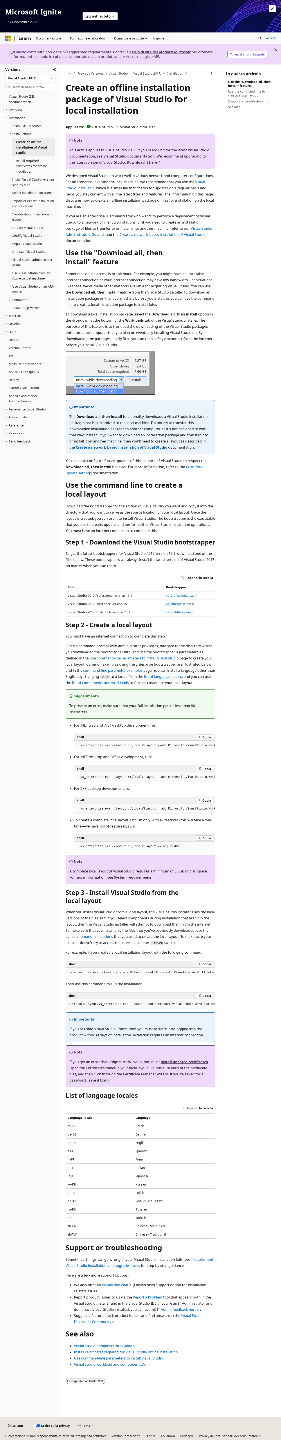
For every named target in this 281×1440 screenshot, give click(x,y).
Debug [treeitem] (14, 340)
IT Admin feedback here (176, 1309)
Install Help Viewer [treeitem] (26, 308)
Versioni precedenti (126, 1436)
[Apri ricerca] (260, 38)
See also (234, 107)
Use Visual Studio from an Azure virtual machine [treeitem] (31, 276)
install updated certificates (184, 1061)
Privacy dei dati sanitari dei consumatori (228, 1436)
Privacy (185, 1436)
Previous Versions (90, 73)
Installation (175, 73)
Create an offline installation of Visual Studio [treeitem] (31, 147)
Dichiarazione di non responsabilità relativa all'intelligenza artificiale (55, 1436)
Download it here (142, 162)
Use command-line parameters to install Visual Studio (134, 658)
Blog (149, 1436)
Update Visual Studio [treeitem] (27, 228)
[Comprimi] (54, 69)
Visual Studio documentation (129, 156)
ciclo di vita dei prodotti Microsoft (161, 52)
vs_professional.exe (180, 595)
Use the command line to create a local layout (246, 93)
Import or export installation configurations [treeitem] (33, 203)
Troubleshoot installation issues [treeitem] (30, 217)
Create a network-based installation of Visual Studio (162, 234)
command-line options (94, 936)
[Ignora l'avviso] (272, 8)
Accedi (271, 38)
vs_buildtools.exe (178, 612)
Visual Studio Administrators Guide (103, 1345)
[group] (144, 745)
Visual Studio (118, 73)
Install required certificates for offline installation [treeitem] (31, 166)
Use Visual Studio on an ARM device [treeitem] (33, 289)
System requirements (132, 877)
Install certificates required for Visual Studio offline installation (126, 1352)
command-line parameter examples (112, 670)
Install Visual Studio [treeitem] (26, 126)
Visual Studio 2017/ (147, 73)
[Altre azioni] (211, 73)
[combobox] (30, 78)
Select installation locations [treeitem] (32, 193)
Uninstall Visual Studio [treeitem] (28, 251)
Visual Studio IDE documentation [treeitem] (21, 99)
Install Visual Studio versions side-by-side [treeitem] (33, 182)
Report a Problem (147, 1297)
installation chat (115, 1284)
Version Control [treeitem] (20, 348)
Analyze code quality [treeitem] (24, 372)
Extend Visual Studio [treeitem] (24, 388)
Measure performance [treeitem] (25, 364)
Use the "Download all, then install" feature (249, 84)
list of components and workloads (100, 682)
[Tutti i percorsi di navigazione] (69, 73)
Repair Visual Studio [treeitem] (27, 244)
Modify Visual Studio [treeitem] (27, 235)
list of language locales (163, 676)
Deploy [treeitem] (14, 380)
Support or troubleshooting (248, 101)
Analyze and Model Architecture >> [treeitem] (23, 398)
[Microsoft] (8, 38)
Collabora (168, 1436)
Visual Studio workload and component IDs (110, 1364)
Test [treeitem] (12, 356)
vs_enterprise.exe (179, 604)
